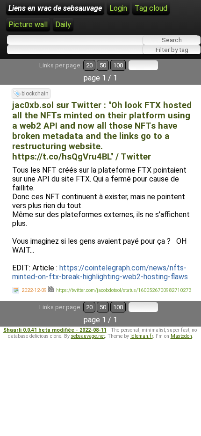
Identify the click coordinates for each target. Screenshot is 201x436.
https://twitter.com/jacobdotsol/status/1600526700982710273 (123, 290)
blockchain (35, 93)
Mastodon (181, 336)
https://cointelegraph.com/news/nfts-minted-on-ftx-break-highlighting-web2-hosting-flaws (100, 272)
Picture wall (28, 24)
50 (103, 65)
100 (118, 65)
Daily (63, 24)
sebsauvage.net (88, 336)
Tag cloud (151, 8)
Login (118, 8)
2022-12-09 (34, 290)
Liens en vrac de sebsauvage (55, 8)
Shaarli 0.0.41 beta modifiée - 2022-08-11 (55, 330)
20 (89, 65)
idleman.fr (141, 336)
